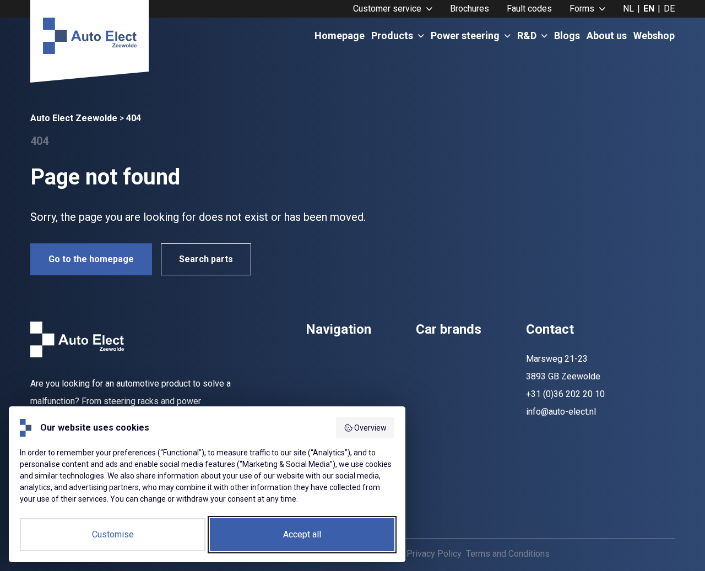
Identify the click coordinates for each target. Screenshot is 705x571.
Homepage (339, 35)
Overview (370, 427)
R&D (526, 35)
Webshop (654, 35)
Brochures (469, 8)
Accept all (302, 534)
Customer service (387, 8)
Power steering (465, 35)
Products (392, 35)
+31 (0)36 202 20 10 (565, 394)
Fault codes (529, 8)
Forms (582, 8)
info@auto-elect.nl (561, 411)
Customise (113, 534)
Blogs (567, 35)
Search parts (206, 259)
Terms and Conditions (508, 553)
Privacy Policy (434, 553)
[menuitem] (392, 9)
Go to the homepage (91, 259)
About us (607, 35)
